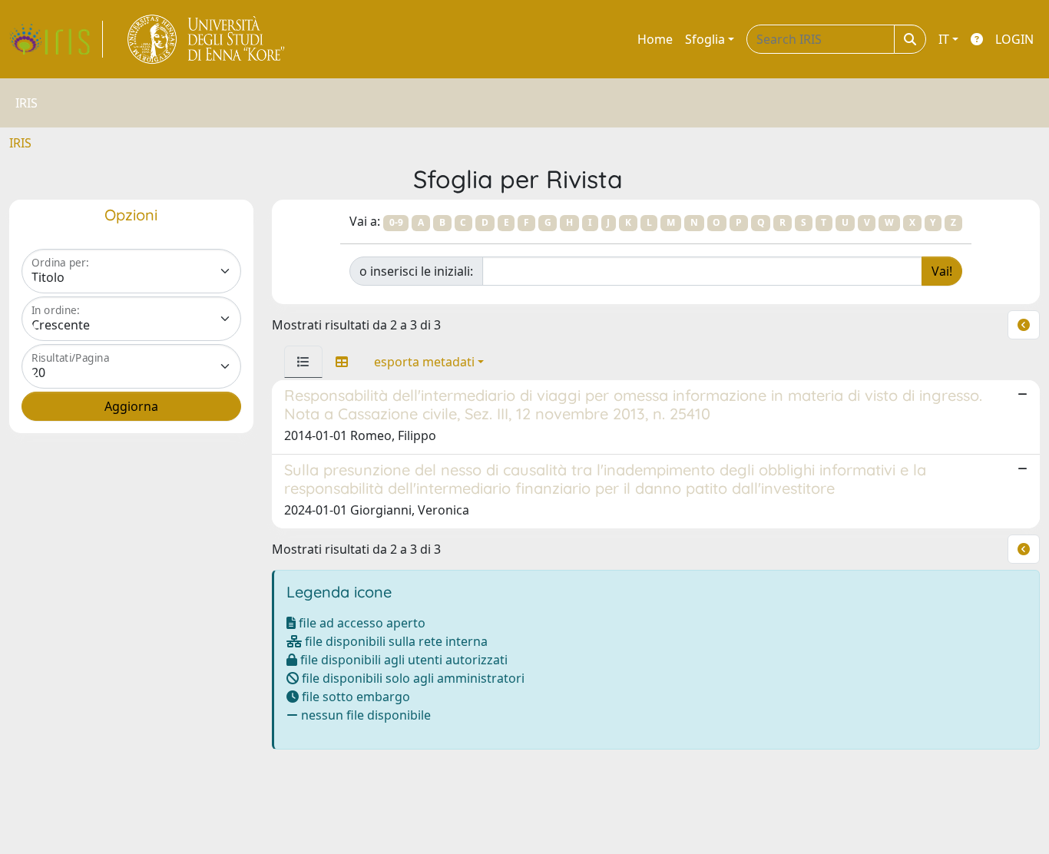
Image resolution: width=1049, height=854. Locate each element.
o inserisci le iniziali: (416, 271)
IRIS (20, 142)
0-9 (396, 222)
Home (655, 39)
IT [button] (943, 39)
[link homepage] (56, 39)
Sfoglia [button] (705, 39)
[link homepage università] (207, 39)
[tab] (303, 362)
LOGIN (1014, 39)
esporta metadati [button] (424, 361)
